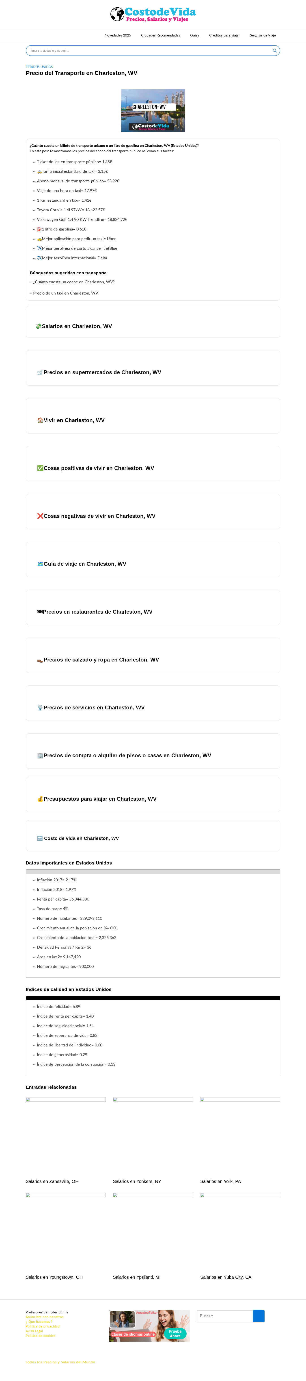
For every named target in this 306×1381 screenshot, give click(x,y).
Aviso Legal (34, 1331)
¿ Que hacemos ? (39, 1321)
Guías (194, 35)
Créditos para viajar (224, 35)
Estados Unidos (39, 67)
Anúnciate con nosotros (45, 1317)
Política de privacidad (43, 1326)
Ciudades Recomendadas (160, 35)
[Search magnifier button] (275, 50)
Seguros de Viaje (263, 35)
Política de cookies (40, 1336)
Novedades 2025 (118, 35)
